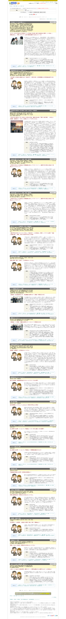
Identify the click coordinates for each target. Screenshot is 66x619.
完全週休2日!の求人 (27, 106)
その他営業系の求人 (24, 252)
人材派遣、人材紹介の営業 (15, 518)
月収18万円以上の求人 (27, 397)
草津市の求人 (24, 221)
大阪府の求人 (20, 251)
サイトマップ (37, 599)
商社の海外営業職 (14, 401)
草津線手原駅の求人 (29, 154)
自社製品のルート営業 (15, 540)
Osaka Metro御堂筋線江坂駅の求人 (31, 313)
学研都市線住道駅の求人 (38, 251)
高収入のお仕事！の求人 (31, 155)
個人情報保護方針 (31, 599)
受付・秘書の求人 (48, 313)
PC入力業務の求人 (22, 340)
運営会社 (18, 599)
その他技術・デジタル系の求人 (46, 154)
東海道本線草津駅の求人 (37, 372)
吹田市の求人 (24, 313)
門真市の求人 (24, 464)
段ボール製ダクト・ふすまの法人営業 (18, 425)
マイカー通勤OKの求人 (30, 66)
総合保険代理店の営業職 (15, 256)
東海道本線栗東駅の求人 (30, 372)
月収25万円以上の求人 (21, 106)
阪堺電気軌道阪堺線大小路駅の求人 (32, 485)
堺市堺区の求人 (25, 485)
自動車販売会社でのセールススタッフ (18, 377)
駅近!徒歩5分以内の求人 (43, 340)
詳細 (53, 22)
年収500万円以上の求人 (24, 155)
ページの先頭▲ (54, 597)
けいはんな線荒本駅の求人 (31, 251)
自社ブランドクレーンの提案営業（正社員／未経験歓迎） (21, 226)
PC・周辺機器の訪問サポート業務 (17, 288)
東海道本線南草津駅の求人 (30, 221)
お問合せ (15, 599)
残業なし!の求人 (24, 66)
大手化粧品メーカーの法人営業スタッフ (18, 22)
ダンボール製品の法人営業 (15, 446)
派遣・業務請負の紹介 (24, 599)
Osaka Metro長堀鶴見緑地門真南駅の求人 (32, 464)
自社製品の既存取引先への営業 (16, 344)
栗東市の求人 (24, 154)
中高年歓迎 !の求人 (38, 106)
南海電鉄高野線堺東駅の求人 (41, 485)
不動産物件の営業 (14, 468)
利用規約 (11, 599)
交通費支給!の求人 (35, 373)
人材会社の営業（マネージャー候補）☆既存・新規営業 (21, 159)
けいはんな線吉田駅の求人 (31, 559)
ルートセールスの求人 (46, 221)
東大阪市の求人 (25, 251)
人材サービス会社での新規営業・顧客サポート (19, 564)
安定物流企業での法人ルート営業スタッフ (18, 70)
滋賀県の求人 (20, 154)
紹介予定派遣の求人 (49, 252)
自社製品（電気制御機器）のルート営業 (18, 489)
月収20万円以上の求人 (30, 252)
